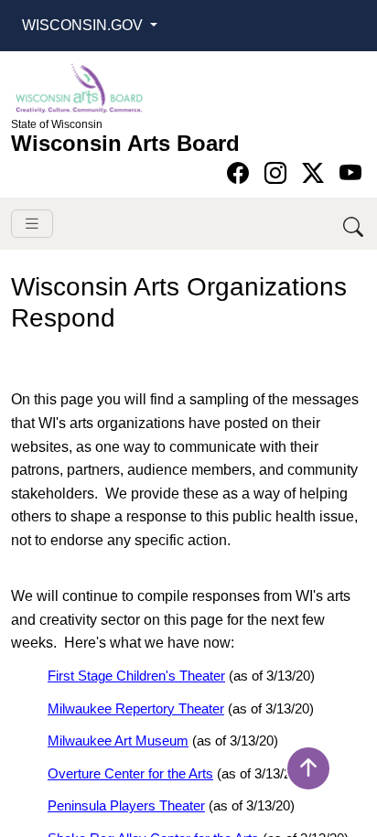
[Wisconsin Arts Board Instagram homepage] (278, 173)
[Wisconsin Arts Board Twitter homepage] (316, 173)
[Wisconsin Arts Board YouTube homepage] (350, 173)
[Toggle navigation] (32, 223)
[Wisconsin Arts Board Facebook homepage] (241, 173)
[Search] (354, 223)
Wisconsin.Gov (84, 25)
